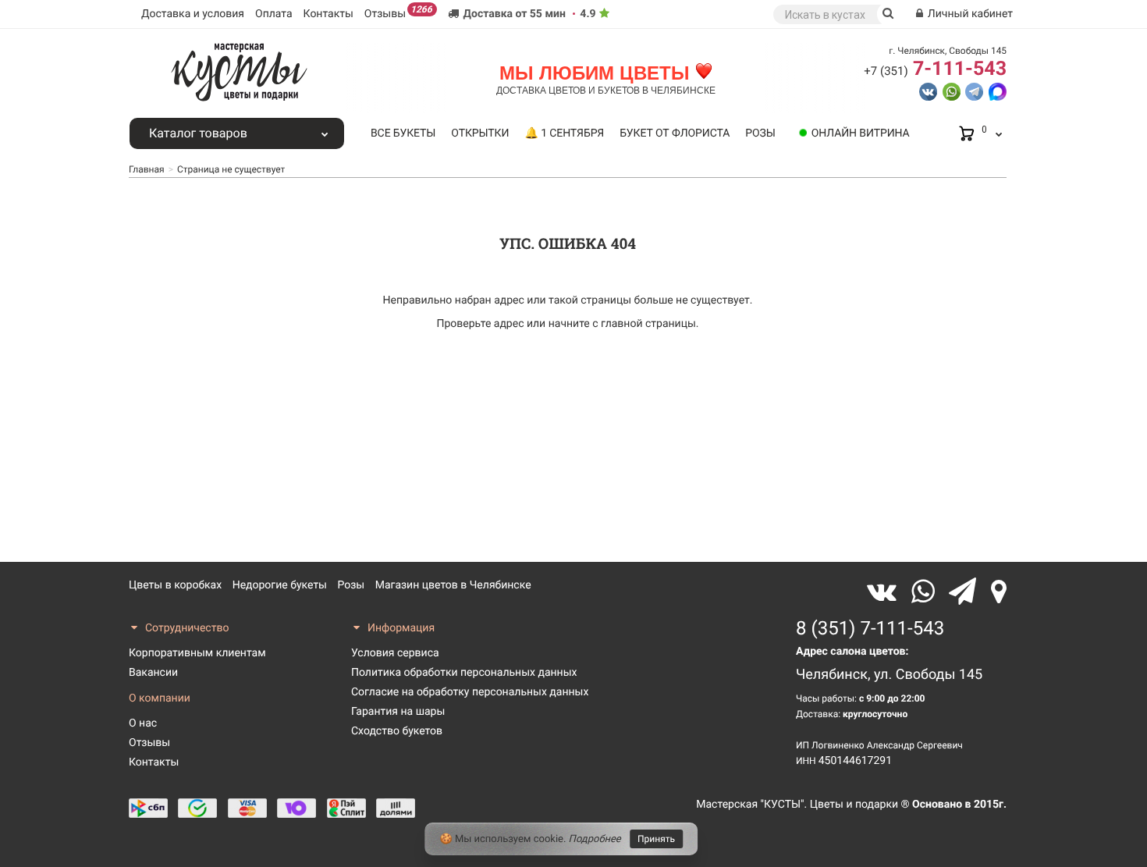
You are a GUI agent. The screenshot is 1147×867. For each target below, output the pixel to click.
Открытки (480, 133)
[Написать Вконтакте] (928, 91)
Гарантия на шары (398, 711)
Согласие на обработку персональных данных (469, 692)
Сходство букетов (396, 731)
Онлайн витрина (860, 133)
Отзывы (398, 12)
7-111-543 (935, 69)
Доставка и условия (192, 14)
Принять (656, 838)
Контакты (328, 14)
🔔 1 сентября (564, 133)
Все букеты (403, 133)
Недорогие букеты (280, 585)
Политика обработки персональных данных (464, 672)
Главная (147, 169)
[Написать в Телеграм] (974, 91)
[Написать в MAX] (998, 91)
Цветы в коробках (175, 585)
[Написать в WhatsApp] (952, 91)
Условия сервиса (395, 653)
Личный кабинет (969, 14)
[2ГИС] (999, 592)
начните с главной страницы (622, 324)
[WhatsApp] (926, 592)
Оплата (274, 14)
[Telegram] (966, 592)
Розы (760, 133)
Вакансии (153, 672)
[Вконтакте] (885, 592)
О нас (143, 723)
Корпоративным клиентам (197, 653)
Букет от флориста (675, 133)
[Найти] (888, 14)
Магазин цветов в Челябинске (453, 585)
